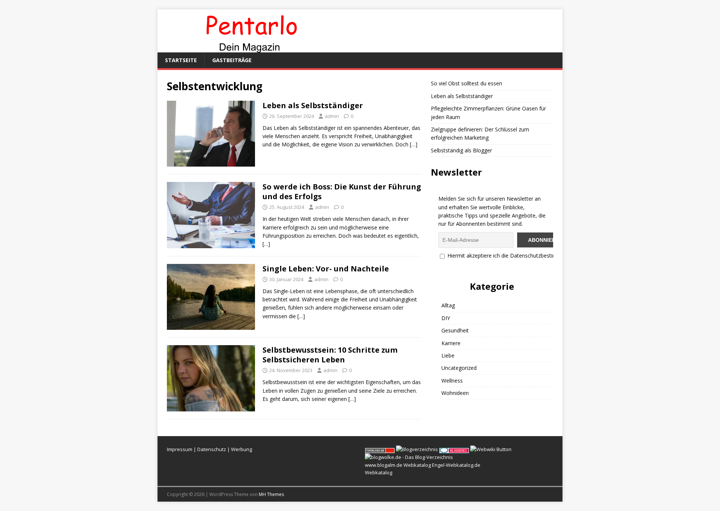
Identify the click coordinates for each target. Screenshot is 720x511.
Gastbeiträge (232, 60)
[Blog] (417, 449)
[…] (413, 144)
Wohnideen (455, 392)
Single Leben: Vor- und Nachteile (325, 269)
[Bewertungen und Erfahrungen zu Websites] (491, 449)
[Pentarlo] (251, 48)
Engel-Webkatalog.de (456, 465)
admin (332, 116)
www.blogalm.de (383, 465)
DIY (445, 318)
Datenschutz (211, 449)
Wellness (452, 380)
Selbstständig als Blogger (461, 150)
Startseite (181, 60)
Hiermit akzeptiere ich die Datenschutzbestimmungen (511, 255)
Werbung (241, 449)
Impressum (179, 449)
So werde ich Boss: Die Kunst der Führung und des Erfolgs (341, 191)
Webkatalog (417, 465)
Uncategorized (459, 367)
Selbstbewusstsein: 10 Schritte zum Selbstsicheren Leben (330, 355)
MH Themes (271, 494)
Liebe (447, 355)
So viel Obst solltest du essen (466, 83)
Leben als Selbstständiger (312, 105)
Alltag (448, 305)
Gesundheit (455, 330)
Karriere (450, 343)
